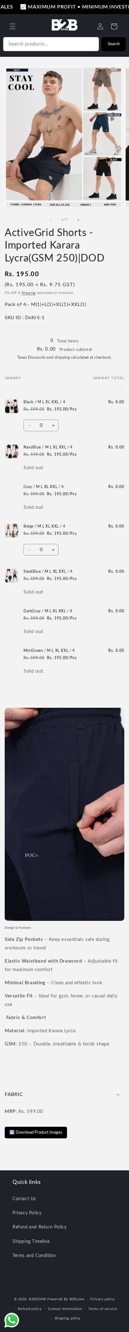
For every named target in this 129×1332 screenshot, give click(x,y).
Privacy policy (102, 1299)
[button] (12, 26)
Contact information (65, 1309)
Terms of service (102, 1309)
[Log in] (100, 26)
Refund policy (30, 1309)
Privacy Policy (27, 1213)
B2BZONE (37, 1299)
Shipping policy (67, 1318)
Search (114, 44)
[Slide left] (51, 220)
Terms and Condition (34, 1256)
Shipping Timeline (31, 1241)
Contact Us (24, 1199)
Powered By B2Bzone (66, 1299)
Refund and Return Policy (39, 1227)
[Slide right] (78, 220)
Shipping (28, 292)
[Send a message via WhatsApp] (11, 1320)
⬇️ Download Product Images (35, 1132)
